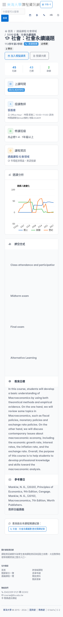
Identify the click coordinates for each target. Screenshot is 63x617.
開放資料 (36, 576)
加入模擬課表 (18, 55)
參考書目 (20, 479)
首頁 (10, 31)
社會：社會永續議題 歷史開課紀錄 (29, 529)
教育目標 (20, 381)
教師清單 (36, 579)
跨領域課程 (37, 570)
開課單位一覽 (7, 573)
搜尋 (5, 18)
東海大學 (7, 610)
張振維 (12, 110)
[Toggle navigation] (4, 4)
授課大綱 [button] (41, 55)
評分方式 (20, 244)
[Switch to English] (44, 15)
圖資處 (32, 610)
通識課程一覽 (7, 576)
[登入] (37, 15)
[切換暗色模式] (58, 15)
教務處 (41, 610)
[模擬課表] (30, 15)
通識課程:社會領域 (26, 31)
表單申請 (36, 573)
